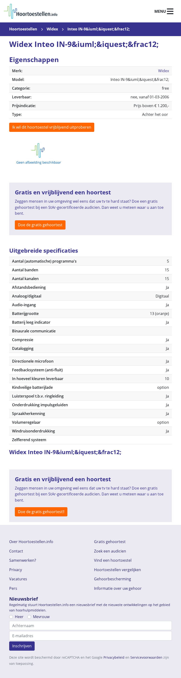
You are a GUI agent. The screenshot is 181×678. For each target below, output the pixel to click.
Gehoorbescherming (112, 579)
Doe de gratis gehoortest (40, 224)
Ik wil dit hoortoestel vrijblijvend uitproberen (51, 127)
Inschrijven (22, 646)
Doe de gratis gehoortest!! (41, 511)
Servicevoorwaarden (146, 657)
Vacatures (18, 579)
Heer (19, 616)
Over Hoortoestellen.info (31, 541)
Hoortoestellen (23, 29)
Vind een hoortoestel (113, 560)
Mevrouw (41, 616)
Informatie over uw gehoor (118, 588)
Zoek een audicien (110, 551)
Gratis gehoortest (110, 541)
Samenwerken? (22, 560)
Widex (52, 29)
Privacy (15, 569)
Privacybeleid (113, 657)
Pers (13, 588)
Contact (16, 551)
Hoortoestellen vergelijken (117, 569)
